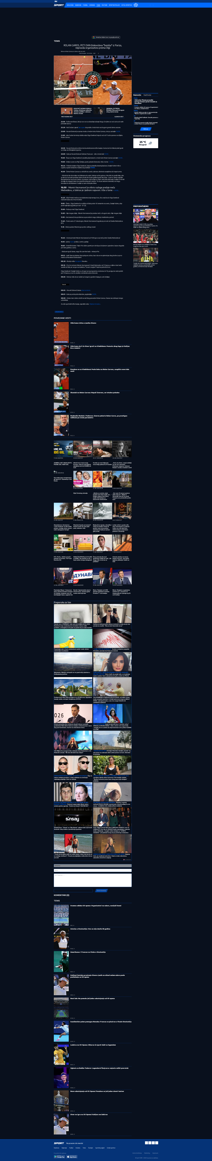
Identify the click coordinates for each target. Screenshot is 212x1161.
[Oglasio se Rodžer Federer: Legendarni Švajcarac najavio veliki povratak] (61, 1077)
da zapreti (78, 261)
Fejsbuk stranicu (95, 304)
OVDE (118, 131)
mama (72, 242)
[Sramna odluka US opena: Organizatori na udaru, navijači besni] (61, 915)
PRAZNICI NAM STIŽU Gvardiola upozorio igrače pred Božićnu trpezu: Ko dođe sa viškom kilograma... (145, 225)
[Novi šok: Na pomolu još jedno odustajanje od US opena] (61, 1008)
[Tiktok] (156, 1142)
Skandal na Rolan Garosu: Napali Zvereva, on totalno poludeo (94, 392)
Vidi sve (145, 129)
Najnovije (78, 5)
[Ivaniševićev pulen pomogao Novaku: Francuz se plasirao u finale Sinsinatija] (61, 1031)
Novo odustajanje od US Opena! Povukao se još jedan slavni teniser (97, 1091)
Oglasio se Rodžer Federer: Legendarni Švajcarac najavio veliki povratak (99, 1068)
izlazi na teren (86, 290)
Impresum (155, 1153)
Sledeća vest (119, 116)
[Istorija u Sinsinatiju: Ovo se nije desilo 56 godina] (61, 938)
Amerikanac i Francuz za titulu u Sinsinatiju (88, 952)
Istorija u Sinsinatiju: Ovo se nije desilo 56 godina (90, 929)
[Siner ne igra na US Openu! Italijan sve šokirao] (61, 1124)
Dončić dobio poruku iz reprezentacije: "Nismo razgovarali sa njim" (146, 113)
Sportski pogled (114, 5)
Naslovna (70, 5)
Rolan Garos (59, 311)
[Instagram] (149, 1142)
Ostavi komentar (101, 890)
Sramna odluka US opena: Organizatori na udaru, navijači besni (95, 906)
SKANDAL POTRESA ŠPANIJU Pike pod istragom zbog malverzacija (115, 110)
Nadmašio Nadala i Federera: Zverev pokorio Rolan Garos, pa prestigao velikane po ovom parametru (98, 417)
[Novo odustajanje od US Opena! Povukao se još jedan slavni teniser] (61, 1101)
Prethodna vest (67, 116)
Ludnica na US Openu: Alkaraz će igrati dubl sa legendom (93, 1045)
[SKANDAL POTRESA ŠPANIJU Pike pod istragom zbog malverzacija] (99, 111)
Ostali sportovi (126, 5)
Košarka (92, 5)
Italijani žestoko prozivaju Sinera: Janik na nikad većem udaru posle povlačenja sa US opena (97, 976)
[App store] (71, 1157)
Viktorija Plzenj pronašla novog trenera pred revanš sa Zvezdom (145, 101)
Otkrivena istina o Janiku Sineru (83, 323)
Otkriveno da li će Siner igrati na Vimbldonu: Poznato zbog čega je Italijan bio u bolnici (100, 347)
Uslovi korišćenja (137, 1153)
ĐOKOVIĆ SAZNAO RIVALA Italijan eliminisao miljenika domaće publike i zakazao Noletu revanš (83, 111)
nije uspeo (82, 127)
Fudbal (85, 5)
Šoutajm (104, 5)
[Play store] (59, 1157)
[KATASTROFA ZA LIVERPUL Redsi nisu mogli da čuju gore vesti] (145, 236)
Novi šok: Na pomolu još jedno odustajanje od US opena (92, 998)
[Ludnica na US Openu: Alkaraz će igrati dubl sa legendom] (61, 1054)
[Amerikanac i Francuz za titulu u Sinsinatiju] (61, 961)
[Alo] (55, 1)
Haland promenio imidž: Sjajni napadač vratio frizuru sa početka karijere (146, 123)
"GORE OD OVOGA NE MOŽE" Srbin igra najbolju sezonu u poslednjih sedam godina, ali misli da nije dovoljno (145, 265)
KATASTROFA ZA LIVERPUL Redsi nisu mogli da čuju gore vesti (145, 245)
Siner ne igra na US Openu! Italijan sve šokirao (89, 1114)
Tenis (98, 5)
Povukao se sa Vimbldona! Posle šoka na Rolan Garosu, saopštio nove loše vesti (99, 370)
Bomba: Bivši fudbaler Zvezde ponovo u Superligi (146, 118)
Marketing (147, 1153)
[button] (101, 53)
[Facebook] (146, 1142)
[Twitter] (153, 1142)
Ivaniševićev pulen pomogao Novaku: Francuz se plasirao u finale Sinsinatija (101, 1022)
